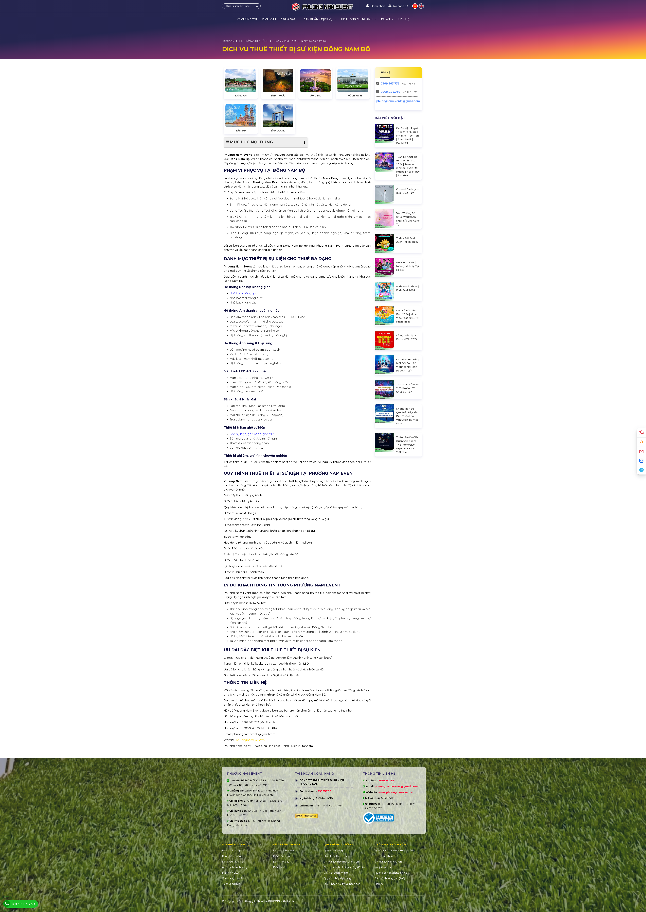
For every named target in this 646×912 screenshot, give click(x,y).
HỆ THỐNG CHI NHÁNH (253, 40)
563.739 (390, 83)
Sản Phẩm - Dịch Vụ (318, 19)
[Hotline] (641, 432)
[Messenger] (641, 470)
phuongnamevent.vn (250, 740)
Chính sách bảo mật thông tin (341, 861)
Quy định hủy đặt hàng (337, 878)
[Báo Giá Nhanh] (641, 442)
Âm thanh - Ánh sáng (234, 867)
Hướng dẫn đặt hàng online (391, 872)
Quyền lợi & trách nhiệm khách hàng (396, 850)
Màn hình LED (230, 872)
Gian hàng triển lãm (233, 878)
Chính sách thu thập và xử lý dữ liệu (344, 867)
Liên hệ (403, 19)
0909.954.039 (390, 91)
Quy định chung (333, 850)
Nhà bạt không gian (233, 850)
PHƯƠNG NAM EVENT (282, 901)
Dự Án (386, 19)
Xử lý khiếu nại (383, 867)
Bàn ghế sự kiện (231, 856)
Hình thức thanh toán (336, 856)
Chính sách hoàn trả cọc (389, 856)
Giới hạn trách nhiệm (336, 872)
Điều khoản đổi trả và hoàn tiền (342, 883)
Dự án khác (279, 867)
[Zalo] (641, 460)
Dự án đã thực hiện (284, 850)
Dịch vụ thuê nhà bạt (279, 19)
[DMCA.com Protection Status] (306, 817)
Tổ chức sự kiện (231, 883)
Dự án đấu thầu (282, 856)
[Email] (641, 451)
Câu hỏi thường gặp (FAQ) (390, 878)
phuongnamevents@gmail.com (398, 101)
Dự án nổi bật (281, 861)
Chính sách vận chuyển (388, 861)
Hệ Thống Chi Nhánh (357, 19)
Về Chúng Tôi (247, 19)
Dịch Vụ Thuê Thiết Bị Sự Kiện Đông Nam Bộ (300, 40)
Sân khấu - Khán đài (233, 861)
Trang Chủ (228, 40)
